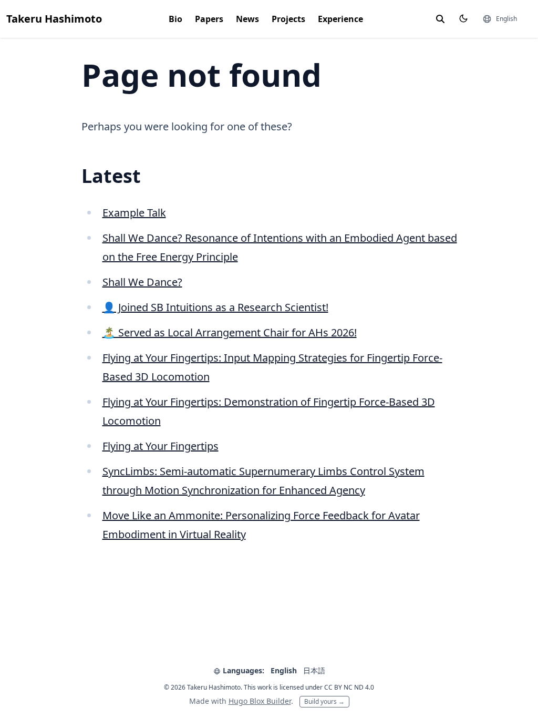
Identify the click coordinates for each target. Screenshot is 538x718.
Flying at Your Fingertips (160, 446)
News (247, 19)
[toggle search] (440, 19)
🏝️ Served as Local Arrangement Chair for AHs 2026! (229, 332)
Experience (340, 19)
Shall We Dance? (142, 282)
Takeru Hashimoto (54, 19)
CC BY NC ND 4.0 (349, 687)
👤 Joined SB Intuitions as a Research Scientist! (215, 307)
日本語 (314, 670)
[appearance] (463, 18)
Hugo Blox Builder (260, 701)
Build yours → (324, 701)
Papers (209, 19)
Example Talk (134, 213)
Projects (288, 19)
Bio (175, 19)
